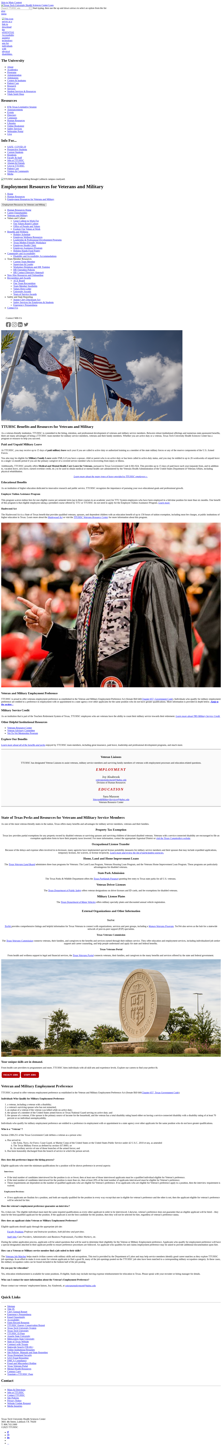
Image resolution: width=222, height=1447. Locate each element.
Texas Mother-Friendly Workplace (29, 242)
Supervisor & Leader (23, 264)
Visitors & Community (18, 171)
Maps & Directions (16, 1389)
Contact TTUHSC (16, 1395)
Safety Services (14, 128)
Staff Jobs (12, 1237)
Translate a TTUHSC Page (20, 1374)
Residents (11, 155)
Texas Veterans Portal (83, 955)
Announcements (15, 109)
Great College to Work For (26, 221)
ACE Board (19, 280)
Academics (12, 69)
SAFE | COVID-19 (16, 146)
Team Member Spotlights (25, 286)
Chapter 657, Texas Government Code (160, 1092)
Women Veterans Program (161, 926)
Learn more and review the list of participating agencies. (137, 852)
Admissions (12, 78)
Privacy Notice (14, 1400)
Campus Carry (14, 1371)
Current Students (15, 152)
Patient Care (13, 83)
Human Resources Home (19, 210)
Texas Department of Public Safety (64, 890)
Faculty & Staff (14, 157)
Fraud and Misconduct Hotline (21, 1363)
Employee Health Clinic (24, 245)
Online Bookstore (15, 126)
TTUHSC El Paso (16, 1333)
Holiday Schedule (21, 234)
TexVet (8, 926)
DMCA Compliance (17, 1360)
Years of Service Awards (25, 294)
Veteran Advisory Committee (21, 730)
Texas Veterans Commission (19, 940)
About (10, 67)
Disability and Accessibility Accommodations (34, 256)
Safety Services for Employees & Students (33, 302)
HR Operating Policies (24, 269)
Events (10, 112)
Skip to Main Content (11, 2)
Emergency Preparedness (25, 305)
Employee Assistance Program (27, 248)
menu (3, 14)
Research (11, 86)
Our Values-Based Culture (25, 223)
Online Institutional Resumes (21, 1349)
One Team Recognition (24, 283)
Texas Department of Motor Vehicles (78, 902)
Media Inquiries (14, 1406)
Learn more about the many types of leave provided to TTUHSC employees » (111, 476)
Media (10, 174)
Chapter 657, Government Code (157, 699)
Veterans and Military (17, 215)
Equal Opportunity (16, 1317)
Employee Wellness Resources (27, 237)
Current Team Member (24, 261)
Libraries (11, 123)
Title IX (11, 1309)
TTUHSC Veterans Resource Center (91, 517)
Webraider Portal (15, 131)
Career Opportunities (17, 212)
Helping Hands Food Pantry (26, 250)
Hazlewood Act (55, 517)
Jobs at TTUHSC (15, 160)
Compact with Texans (17, 1344)
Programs (11, 72)
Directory (11, 115)
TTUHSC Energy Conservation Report (26, 1325)
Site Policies (13, 1398)
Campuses (12, 118)
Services (11, 88)
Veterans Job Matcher (16, 1256)
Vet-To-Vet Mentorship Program (22, 733)
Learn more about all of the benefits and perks (23, 745)
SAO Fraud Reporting (18, 1358)
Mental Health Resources (19, 1368)
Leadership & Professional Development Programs (37, 240)
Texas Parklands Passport (106, 878)
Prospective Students (17, 149)
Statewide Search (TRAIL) (20, 1347)
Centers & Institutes (16, 80)
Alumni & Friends (16, 163)
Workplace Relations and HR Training (31, 267)
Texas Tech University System (21, 1328)
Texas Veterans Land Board (22, 864)
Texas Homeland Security (19, 1355)
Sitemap (11, 1306)
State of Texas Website (18, 1341)
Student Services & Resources (21, 91)
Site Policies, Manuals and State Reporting (27, 1352)
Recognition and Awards (19, 278)
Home (10, 194)
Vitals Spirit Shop (15, 94)
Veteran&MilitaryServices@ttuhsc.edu (111, 799)
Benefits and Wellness (17, 231)
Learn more (164, 502)
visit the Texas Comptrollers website (173, 838)
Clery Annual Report (17, 1311)
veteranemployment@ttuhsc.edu (111, 780)
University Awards (22, 291)
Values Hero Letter (22, 288)
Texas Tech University (18, 1330)
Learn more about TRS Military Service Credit (198, 716)
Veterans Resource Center (19, 728)
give (3, 11)
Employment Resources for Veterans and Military (30, 199)
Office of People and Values (26, 226)
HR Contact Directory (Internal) (28, 272)
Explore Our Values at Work (26, 229)
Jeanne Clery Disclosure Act (26, 299)
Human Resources (16, 120)
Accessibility (13, 1320)
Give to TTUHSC (16, 166)
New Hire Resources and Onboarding (25, 275)
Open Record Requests (18, 1322)
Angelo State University (18, 1336)
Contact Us (12, 308)
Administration (14, 75)
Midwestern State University (20, 1339)
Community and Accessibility (21, 253)
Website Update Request (19, 1403)
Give (9, 134)
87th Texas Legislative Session (22, 107)
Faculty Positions (15, 1231)
